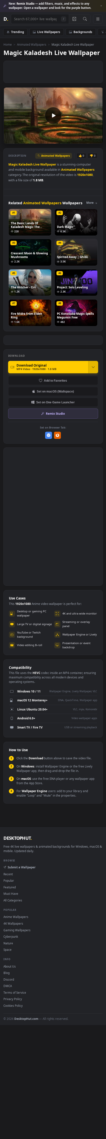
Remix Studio (55, 413)
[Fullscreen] (97, 139)
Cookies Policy (13, 1006)
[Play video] (53, 115)
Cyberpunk (10, 936)
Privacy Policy (12, 999)
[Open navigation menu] (98, 19)
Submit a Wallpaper (21, 867)
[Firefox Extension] (57, 435)
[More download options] (93, 367)
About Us (9, 966)
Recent (8, 874)
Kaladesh (25, 164)
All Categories (12, 900)
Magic (13, 164)
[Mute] (88, 139)
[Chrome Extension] (48, 435)
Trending (17, 32)
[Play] (10, 139)
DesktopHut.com (26, 1019)
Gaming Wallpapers (17, 930)
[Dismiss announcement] (101, 6)
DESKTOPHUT (17, 838)
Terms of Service (14, 992)
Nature (8, 943)
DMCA (7, 986)
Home (7, 44)
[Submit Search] (85, 19)
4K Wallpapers (13, 923)
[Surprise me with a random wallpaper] (74, 19)
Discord (8, 979)
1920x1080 (85, 175)
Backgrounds (82, 32)
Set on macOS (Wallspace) (55, 391)
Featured (9, 887)
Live (36, 164)
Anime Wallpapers (15, 917)
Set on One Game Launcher (55, 402)
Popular (8, 880)
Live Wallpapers (48, 32)
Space (7, 950)
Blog (6, 973)
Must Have (10, 894)
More (90, 203)
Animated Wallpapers (31, 44)
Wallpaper (48, 164)
